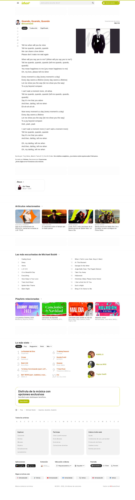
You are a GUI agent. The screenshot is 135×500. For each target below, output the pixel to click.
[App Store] (31, 465)
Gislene (25, 159)
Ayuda (90, 435)
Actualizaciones (22, 448)
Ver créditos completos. (61, 156)
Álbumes (20, 442)
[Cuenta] (118, 3)
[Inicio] (16, 410)
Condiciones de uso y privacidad (99, 439)
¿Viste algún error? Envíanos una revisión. (29, 161)
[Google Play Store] (20, 465)
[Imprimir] (18, 40)
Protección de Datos (95, 442)
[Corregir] (18, 43)
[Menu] (17, 3)
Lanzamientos (22, 452)
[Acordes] (18, 37)
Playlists (20, 445)
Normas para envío (94, 448)
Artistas (20, 439)
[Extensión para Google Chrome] (45, 465)
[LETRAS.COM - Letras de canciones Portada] (25, 3)
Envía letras (56, 442)
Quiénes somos (93, 445)
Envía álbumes (57, 439)
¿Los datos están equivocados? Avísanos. (84, 156)
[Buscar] (93, 3)
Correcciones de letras (60, 445)
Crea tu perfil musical (59, 435)
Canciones (21, 435)
